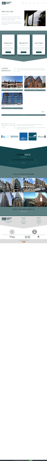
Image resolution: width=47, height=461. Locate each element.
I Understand (30, 460)
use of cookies (26, 460)
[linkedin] (24, 223)
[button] (1, 136)
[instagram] (22, 223)
